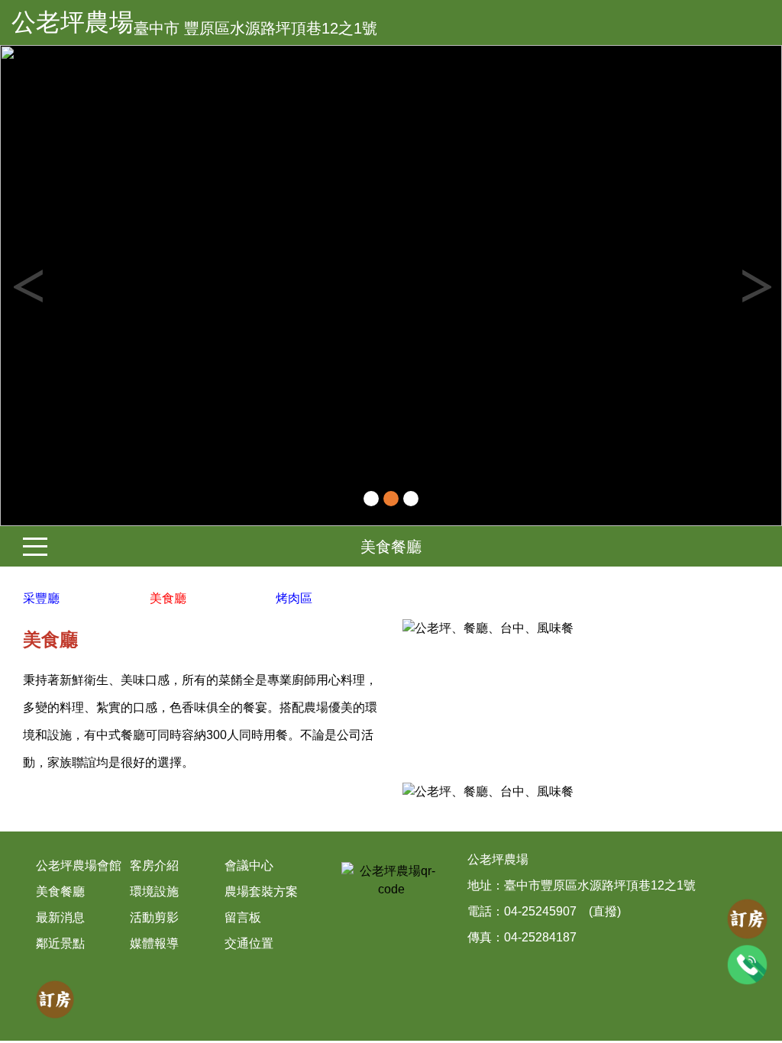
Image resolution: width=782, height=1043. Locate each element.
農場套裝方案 (261, 891)
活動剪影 (154, 917)
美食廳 (168, 598)
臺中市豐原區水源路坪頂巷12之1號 (600, 885)
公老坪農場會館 (78, 865)
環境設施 (154, 891)
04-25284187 (540, 937)
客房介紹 (154, 865)
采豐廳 (41, 598)
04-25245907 (540, 911)
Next (755, 285)
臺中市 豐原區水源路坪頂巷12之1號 (255, 28)
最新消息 (60, 917)
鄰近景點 (60, 943)
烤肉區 (294, 598)
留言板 (243, 917)
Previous (27, 285)
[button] (59, 285)
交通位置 (249, 943)
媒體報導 (154, 943)
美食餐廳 (391, 546)
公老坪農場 (72, 22)
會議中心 (249, 865)
